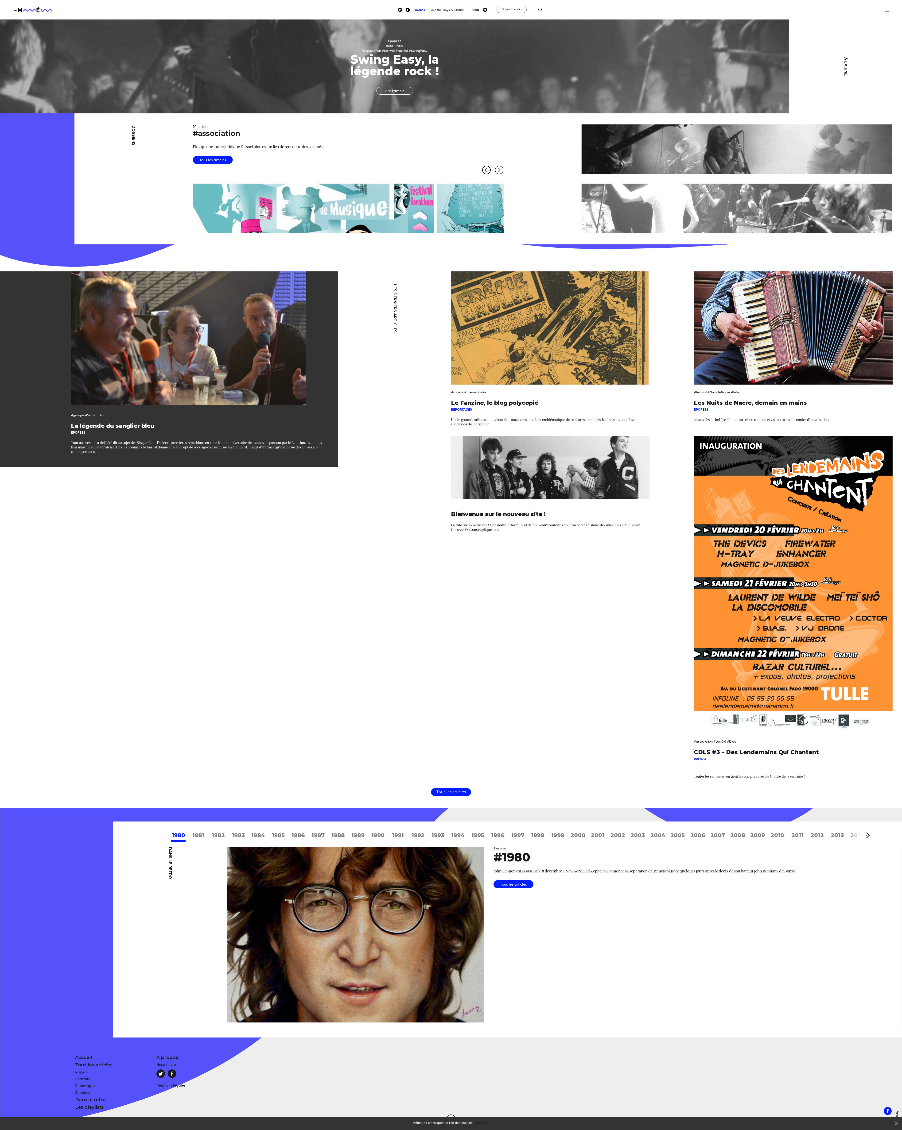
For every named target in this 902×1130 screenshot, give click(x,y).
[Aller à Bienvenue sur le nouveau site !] (550, 467)
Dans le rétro (90, 1099)
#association (703, 741)
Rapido (81, 1072)
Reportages (85, 1085)
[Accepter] (896, 1123)
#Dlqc (731, 741)
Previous (486, 171)
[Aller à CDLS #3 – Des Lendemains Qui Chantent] (793, 585)
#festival (700, 392)
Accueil (83, 1057)
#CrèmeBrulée (475, 392)
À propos (167, 1057)
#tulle (735, 392)
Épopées (82, 1092)
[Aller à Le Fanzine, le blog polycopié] (550, 328)
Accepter (483, 1123)
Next (799, 66)
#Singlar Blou (95, 415)
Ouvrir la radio (512, 9)
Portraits (82, 1078)
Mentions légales (171, 1085)
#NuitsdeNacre (719, 392)
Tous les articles (212, 147)
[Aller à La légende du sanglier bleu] (204, 338)
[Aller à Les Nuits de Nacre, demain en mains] (793, 328)
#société (457, 392)
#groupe (77, 415)
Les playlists (89, 1107)
